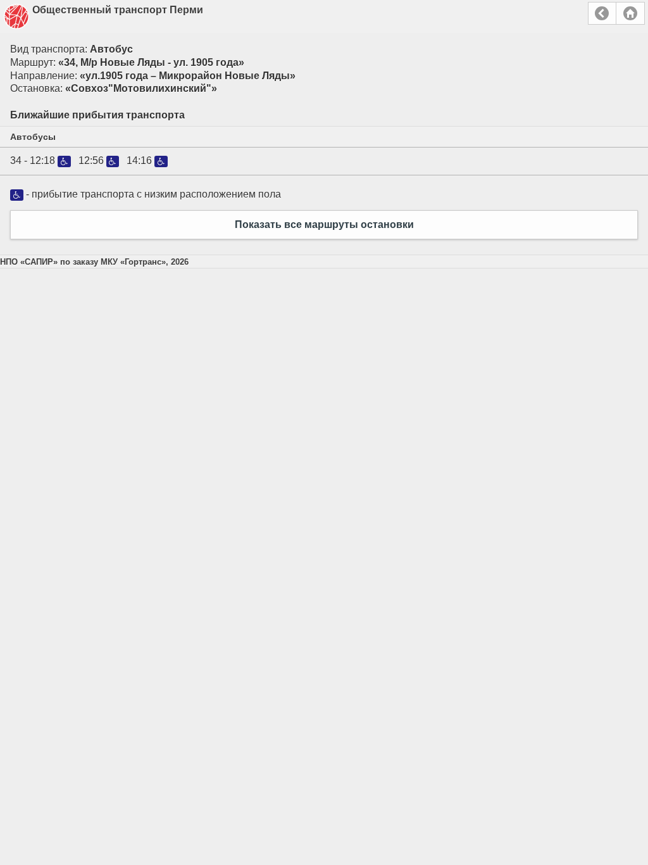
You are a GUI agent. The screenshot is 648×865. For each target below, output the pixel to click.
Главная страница (630, 13)
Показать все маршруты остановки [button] (324, 224)
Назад (602, 13)
